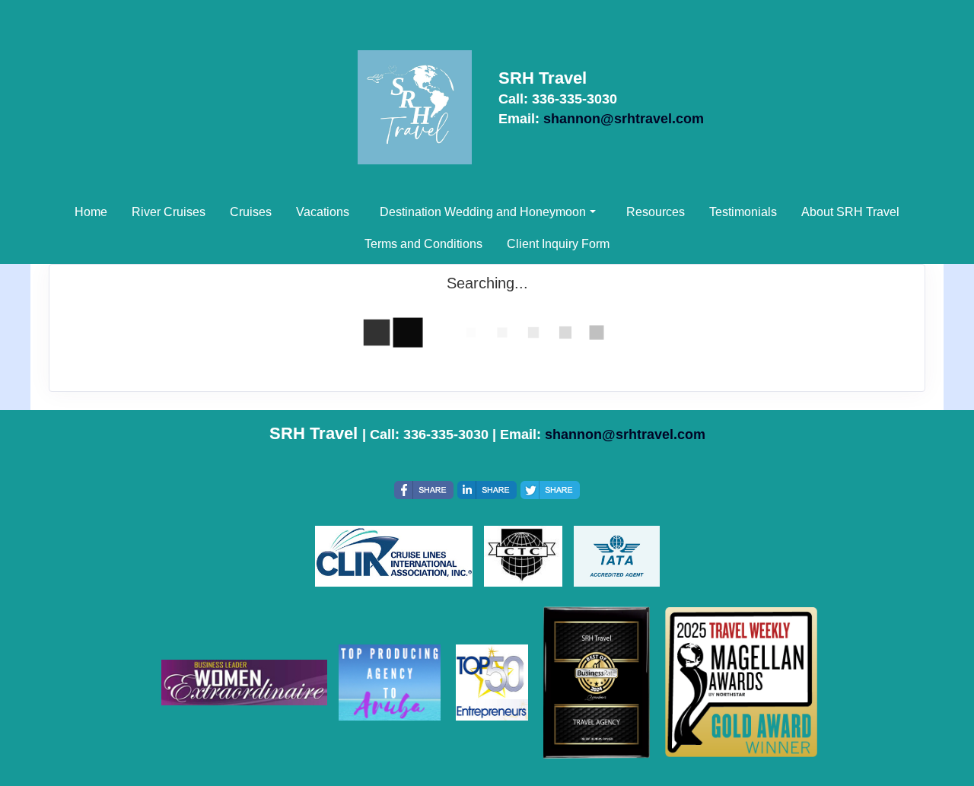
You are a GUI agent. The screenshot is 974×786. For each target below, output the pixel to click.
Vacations (322, 211)
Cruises (251, 211)
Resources (655, 211)
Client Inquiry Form (558, 243)
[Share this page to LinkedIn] (487, 490)
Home (91, 211)
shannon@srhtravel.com (623, 118)
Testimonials (743, 211)
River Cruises (168, 211)
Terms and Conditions (423, 243)
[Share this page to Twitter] (550, 490)
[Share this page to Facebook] (424, 490)
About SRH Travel (850, 211)
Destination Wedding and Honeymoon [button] (483, 211)
